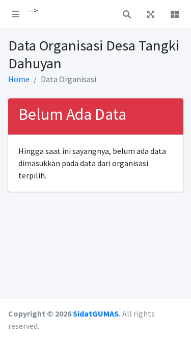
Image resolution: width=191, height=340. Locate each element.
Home (19, 79)
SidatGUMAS (96, 313)
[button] (16, 14)
